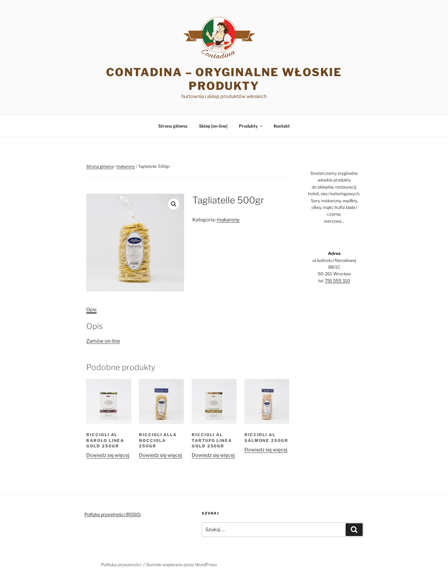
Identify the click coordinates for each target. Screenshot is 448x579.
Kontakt (282, 126)
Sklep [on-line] (213, 126)
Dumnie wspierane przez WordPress (181, 564)
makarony (125, 166)
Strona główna (172, 126)
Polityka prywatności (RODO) (112, 514)
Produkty (248, 126)
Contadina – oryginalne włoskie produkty (224, 79)
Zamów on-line (103, 341)
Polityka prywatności (121, 564)
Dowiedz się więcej (107, 455)
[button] (173, 204)
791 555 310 (337, 280)
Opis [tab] (91, 309)
